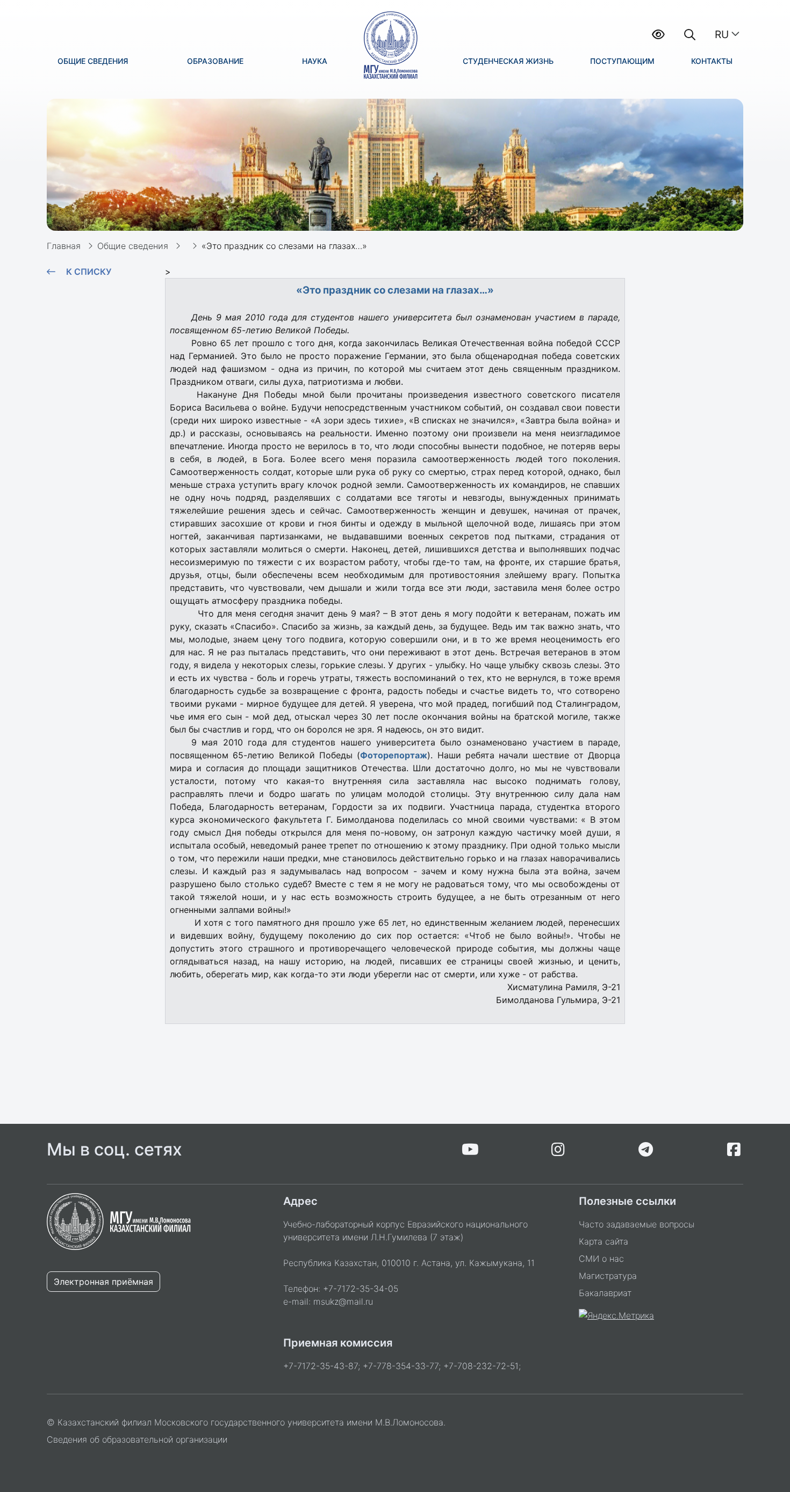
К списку (88, 271)
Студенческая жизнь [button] (508, 60)
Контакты (711, 60)
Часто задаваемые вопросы (636, 1224)
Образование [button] (215, 60)
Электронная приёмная (103, 1281)
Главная (64, 245)
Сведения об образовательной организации (137, 1439)
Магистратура (608, 1275)
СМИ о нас (601, 1258)
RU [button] (722, 34)
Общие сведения (132, 245)
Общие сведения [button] (93, 60)
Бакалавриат (605, 1293)
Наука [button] (314, 60)
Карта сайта (603, 1241)
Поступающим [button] (622, 60)
